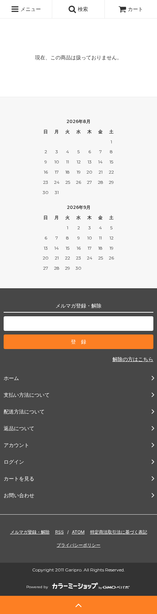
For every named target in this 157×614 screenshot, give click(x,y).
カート (135, 9)
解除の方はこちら (132, 359)
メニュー (30, 9)
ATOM (78, 532)
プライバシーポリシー (78, 545)
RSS (59, 532)
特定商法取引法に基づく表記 (118, 532)
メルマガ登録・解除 (30, 532)
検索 (82, 9)
